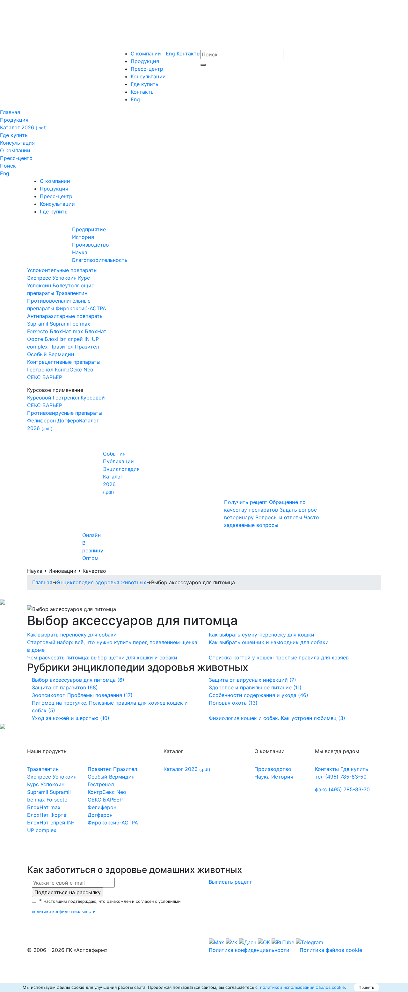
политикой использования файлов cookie (302, 987)
